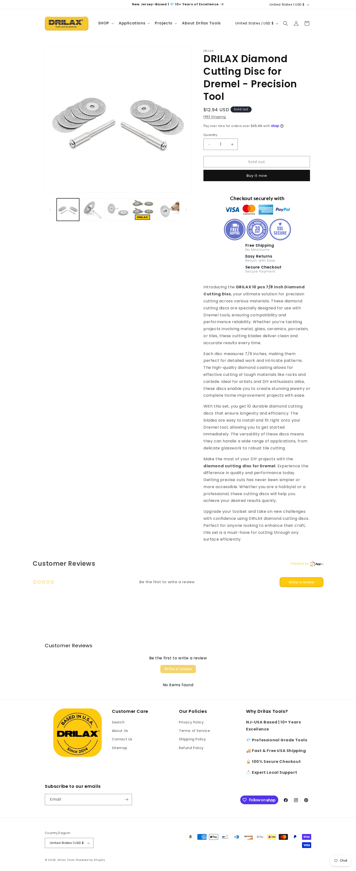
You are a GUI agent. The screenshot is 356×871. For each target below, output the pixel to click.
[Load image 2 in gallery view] (93, 209)
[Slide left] (50, 209)
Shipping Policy (192, 739)
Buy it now (257, 175)
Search (118, 722)
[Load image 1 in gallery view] (68, 209)
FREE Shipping (214, 117)
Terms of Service (194, 730)
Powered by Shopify (90, 860)
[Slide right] (186, 209)
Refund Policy (191, 747)
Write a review (301, 582)
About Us (120, 730)
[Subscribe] (126, 799)
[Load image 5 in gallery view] (168, 209)
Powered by (300, 563)
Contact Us (122, 739)
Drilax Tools (66, 860)
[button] (105, 23)
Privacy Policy (191, 722)
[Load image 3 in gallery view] (118, 209)
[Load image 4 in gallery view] (143, 209)
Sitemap (119, 747)
